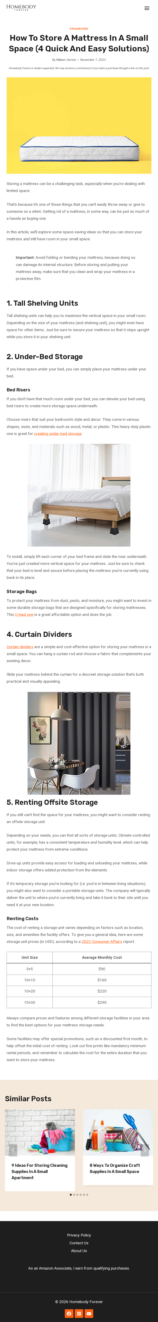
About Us (79, 1250)
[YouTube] (89, 1313)
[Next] (145, 1150)
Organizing (79, 28)
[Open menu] (146, 8)
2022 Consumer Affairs (102, 941)
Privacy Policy (79, 1235)
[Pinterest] (79, 1313)
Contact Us (79, 1243)
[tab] (71, 1195)
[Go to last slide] (13, 1150)
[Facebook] (69, 1313)
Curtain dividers (20, 646)
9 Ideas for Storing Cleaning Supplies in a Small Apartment (39, 1171)
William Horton (66, 60)
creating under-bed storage (57, 433)
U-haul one (24, 614)
